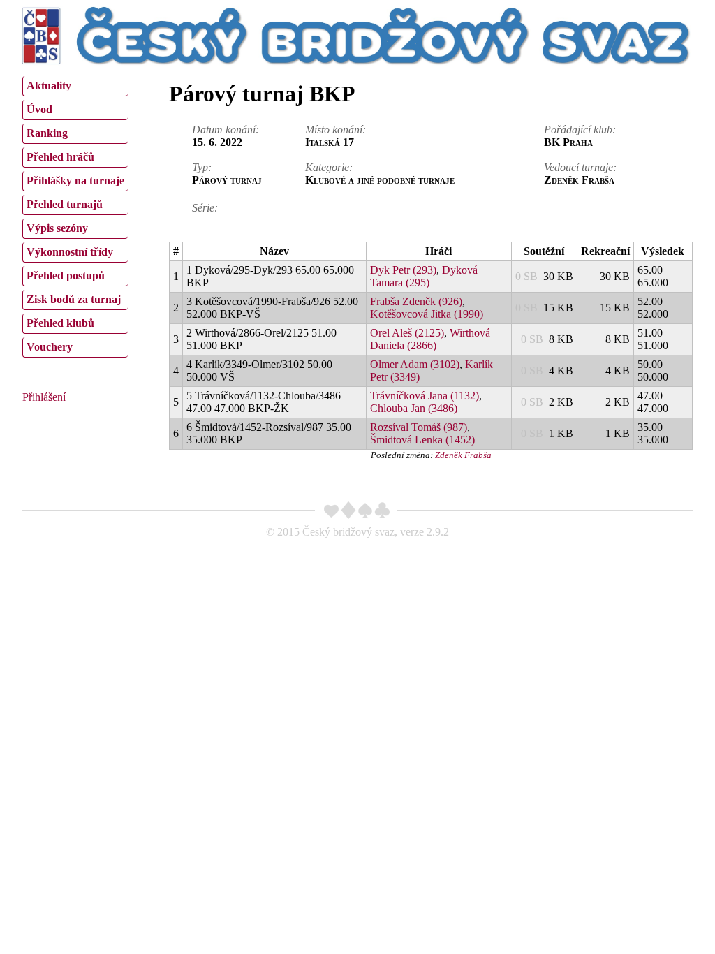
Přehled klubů (60, 323)
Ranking (47, 133)
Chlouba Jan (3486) (413, 408)
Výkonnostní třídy (70, 252)
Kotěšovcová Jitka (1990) (426, 314)
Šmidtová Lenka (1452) (422, 440)
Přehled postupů (66, 275)
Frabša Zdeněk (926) (416, 301)
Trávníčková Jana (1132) (424, 396)
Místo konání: (335, 129)
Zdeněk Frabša (463, 455)
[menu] (75, 215)
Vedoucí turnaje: (580, 167)
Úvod (39, 109)
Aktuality (49, 85)
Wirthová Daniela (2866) (430, 339)
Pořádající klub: (580, 129)
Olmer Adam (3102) (414, 364)
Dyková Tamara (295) (424, 276)
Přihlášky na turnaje (75, 180)
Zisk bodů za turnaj (74, 299)
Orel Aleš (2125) (407, 333)
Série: (205, 208)
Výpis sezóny (57, 228)
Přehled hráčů (60, 157)
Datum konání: (225, 129)
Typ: (202, 167)
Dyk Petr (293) (403, 270)
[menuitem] (75, 86)
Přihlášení (44, 397)
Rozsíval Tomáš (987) (418, 427)
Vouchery (50, 347)
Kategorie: (329, 167)
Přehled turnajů (65, 204)
